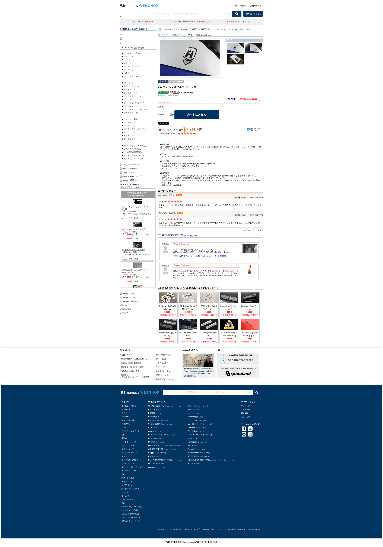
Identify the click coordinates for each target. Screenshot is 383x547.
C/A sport (158, 420)
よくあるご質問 (162, 363)
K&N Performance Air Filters (165, 460)
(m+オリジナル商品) (132, 149)
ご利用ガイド (256, 6)
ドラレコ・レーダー (132, 86)
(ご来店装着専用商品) (133, 152)
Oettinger (197, 427)
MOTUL (195, 409)
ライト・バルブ (130, 89)
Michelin (195, 417)
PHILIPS (196, 431)
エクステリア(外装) (132, 53)
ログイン (218, 29)
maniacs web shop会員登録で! (190, 22)
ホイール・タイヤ (131, 113)
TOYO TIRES (198, 456)
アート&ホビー (130, 139)
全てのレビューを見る (253, 230)
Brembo (154, 417)
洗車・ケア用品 (130, 119)
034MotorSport (164, 406)
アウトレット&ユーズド (134, 155)
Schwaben (196, 449)
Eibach (155, 438)
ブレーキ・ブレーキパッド (135, 109)
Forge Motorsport (164, 445)
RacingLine (198, 442)
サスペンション (130, 106)
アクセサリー (129, 132)
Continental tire (161, 424)
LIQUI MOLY (156, 463)
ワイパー (128, 60)
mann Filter (198, 406)
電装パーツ (128, 83)
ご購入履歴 (245, 409)
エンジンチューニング (133, 96)
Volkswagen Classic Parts (211, 460)
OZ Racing (200, 424)
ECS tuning (161, 435)
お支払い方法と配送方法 (131, 363)
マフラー (128, 99)
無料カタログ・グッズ (133, 159)
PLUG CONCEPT (201, 435)
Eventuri (156, 442)
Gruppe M (157, 453)
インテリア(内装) (131, 66)
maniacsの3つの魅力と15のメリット (136, 359)
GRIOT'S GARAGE (161, 449)
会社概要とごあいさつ (130, 371)
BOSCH (154, 413)
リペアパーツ (129, 126)
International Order (163, 375)
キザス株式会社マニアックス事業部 (134, 377)
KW (153, 456)
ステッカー (128, 63)
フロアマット (129, 70)
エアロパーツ (129, 56)
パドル (127, 73)
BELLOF (154, 409)
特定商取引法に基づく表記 (132, 367)
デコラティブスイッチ (133, 76)
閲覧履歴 (244, 413)
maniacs (156, 467)
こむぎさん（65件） (167, 213)
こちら (248, 29)
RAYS (193, 445)
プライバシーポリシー (165, 371)
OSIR (197, 420)
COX (153, 427)
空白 (123, 435)
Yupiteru (194, 463)
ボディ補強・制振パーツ (134, 103)
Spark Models (199, 453)
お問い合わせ (240, 6)
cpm (154, 431)
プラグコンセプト (131, 93)
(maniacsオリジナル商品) (135, 146)
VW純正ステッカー (179, 35)
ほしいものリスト (248, 417)
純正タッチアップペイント (135, 129)
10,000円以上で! (142, 22)
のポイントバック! (238, 22)
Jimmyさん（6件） (166, 195)
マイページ (160, 367)
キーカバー (128, 136)
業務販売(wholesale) (164, 379)
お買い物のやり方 (163, 355)
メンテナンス (129, 122)
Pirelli (193, 438)
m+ (193, 413)
